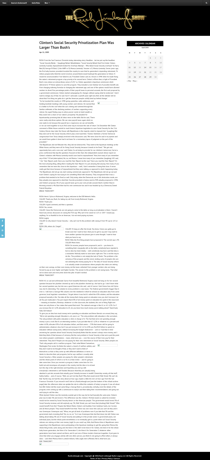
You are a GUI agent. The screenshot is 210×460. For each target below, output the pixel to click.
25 (130, 77)
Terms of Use (95, 458)
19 (135, 72)
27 (140, 77)
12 (135, 67)
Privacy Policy (107, 458)
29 (150, 77)
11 (130, 67)
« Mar (129, 81)
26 (135, 77)
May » (135, 81)
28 (145, 77)
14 (145, 67)
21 (145, 72)
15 (150, 67)
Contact (117, 458)
